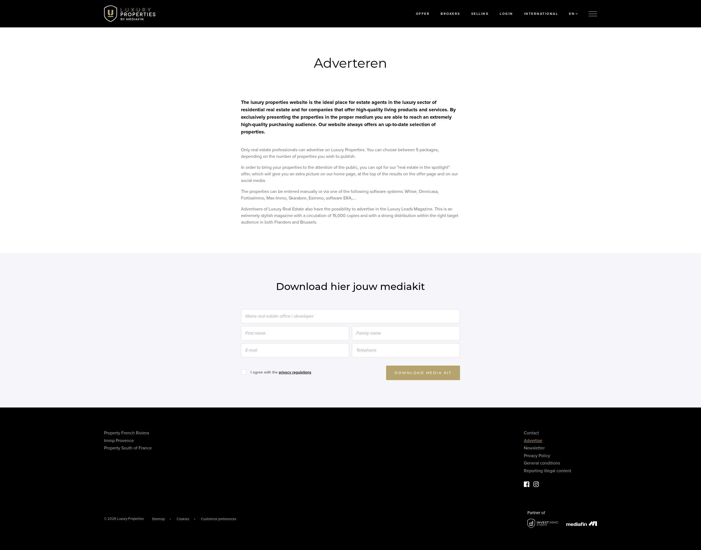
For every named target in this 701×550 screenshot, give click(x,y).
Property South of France (128, 448)
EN (572, 14)
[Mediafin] (581, 523)
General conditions (542, 463)
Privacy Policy (537, 455)
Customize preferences (218, 519)
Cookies (183, 519)
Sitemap (158, 519)
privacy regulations (295, 372)
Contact (531, 433)
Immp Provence (119, 440)
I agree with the (281, 372)
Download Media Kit (423, 373)
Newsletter (534, 448)
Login (506, 14)
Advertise (533, 440)
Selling (480, 14)
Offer (423, 14)
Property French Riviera (126, 433)
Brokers (450, 14)
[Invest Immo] (542, 523)
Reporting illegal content (547, 471)
